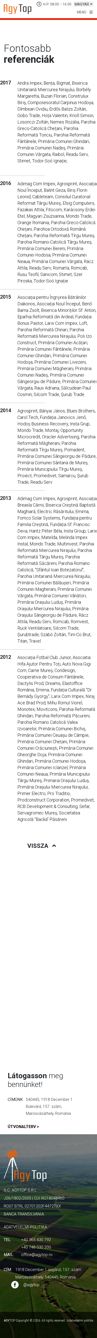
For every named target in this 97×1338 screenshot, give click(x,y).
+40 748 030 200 (36, 1247)
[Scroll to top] (83, 1329)
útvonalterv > (23, 1127)
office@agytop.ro (36, 1254)
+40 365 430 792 (36, 1239)
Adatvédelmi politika (25, 1227)
